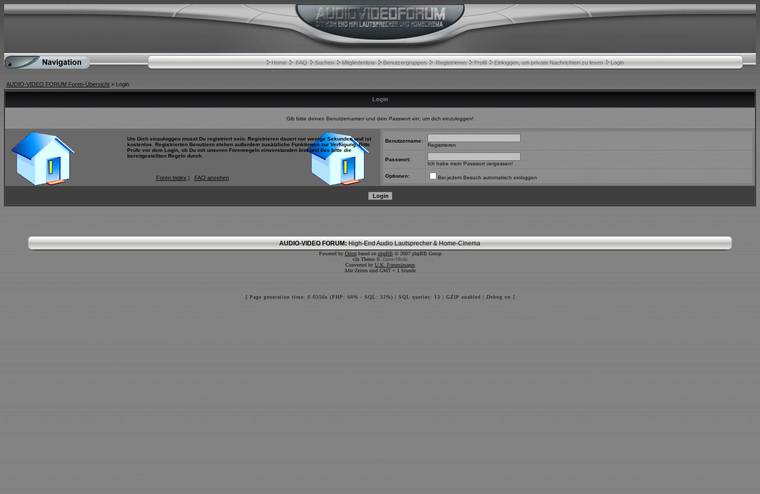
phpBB (385, 253)
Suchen (324, 62)
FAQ (301, 62)
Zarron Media (394, 259)
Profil (480, 62)
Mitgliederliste (358, 62)
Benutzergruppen (405, 62)
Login (617, 62)
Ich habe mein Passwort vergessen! (470, 163)
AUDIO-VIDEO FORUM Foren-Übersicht (58, 84)
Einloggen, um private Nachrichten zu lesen (548, 62)
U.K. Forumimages (395, 265)
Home (278, 62)
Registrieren (451, 62)
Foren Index (171, 178)
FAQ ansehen (211, 178)
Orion (351, 253)
